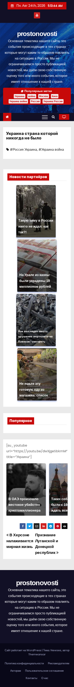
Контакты (31, 678)
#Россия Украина (23, 149)
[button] (54, 116)
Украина (19, 96)
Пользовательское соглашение (44, 671)
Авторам (15, 671)
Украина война (18, 101)
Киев (55, 96)
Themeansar (37, 654)
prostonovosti (37, 33)
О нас (44, 678)
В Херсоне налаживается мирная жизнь (19, 540)
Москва (43, 96)
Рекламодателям (58, 663)
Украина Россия (53, 101)
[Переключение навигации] (45, 117)
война (31, 96)
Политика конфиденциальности (24, 663)
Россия (35, 101)
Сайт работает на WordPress (23, 650)
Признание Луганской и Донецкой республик (46, 543)
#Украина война (51, 149)
